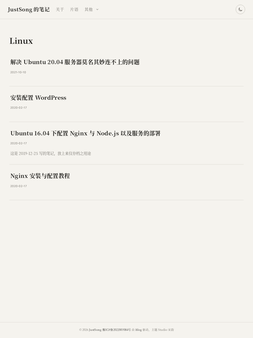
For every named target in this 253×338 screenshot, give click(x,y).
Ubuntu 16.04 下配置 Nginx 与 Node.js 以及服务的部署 (85, 133)
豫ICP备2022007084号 (116, 330)
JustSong (95, 330)
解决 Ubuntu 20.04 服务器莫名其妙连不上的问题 (75, 62)
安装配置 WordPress (38, 97)
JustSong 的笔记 (29, 9)
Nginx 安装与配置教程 (40, 175)
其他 (88, 9)
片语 (74, 9)
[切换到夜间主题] (240, 9)
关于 (60, 9)
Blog (138, 330)
